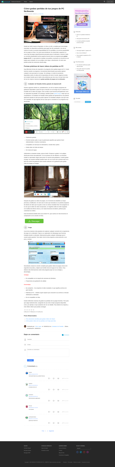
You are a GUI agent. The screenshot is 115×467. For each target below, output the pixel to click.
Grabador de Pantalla (57, 326)
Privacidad (70, 462)
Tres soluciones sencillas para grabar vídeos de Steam (40, 319)
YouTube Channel (27, 448)
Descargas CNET (27, 452)
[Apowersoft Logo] (5, 2)
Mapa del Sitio (61, 452)
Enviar (30, 360)
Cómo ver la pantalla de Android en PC (83, 35)
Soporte (31, 1)
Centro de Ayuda (44, 448)
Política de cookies (77, 462)
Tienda (25, 1)
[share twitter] (81, 452)
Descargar (36, 221)
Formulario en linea (45, 450)
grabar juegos (57, 93)
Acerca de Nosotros (62, 448)
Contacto (60, 450)
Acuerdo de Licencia (86, 462)
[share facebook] (77, 452)
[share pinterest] (84, 452)
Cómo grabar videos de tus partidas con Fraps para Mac (41, 321)
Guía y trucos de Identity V (82, 52)
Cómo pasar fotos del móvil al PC (83, 38)
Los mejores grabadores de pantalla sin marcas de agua (83, 42)
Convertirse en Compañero (64, 455)
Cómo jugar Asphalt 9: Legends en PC (84, 50)
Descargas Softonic (27, 450)
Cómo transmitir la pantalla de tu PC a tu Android (84, 56)
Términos (65, 462)
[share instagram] (88, 452)
